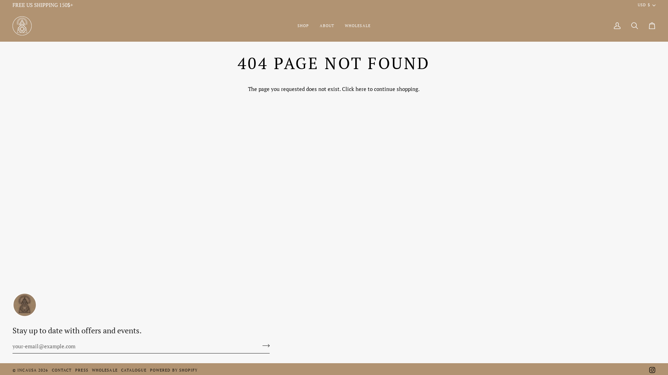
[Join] (264, 345)
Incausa (27, 370)
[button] (303, 25)
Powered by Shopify (174, 370)
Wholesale (105, 370)
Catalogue (133, 370)
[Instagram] (652, 370)
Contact (62, 370)
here (361, 89)
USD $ (644, 4)
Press (81, 370)
